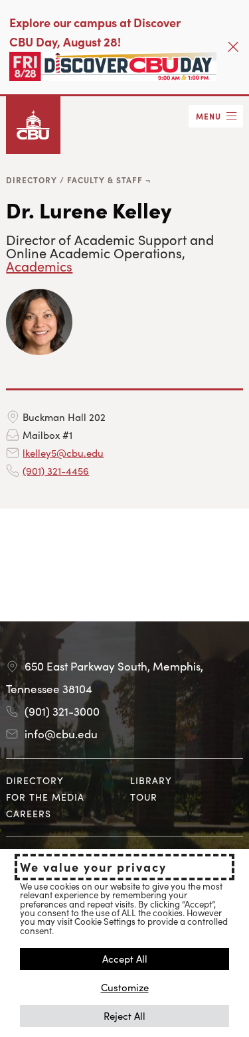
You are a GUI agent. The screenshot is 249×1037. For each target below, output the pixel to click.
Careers (28, 813)
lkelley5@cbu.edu (63, 452)
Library (151, 780)
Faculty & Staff (105, 179)
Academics (39, 265)
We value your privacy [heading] (93, 867)
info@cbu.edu (61, 734)
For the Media (45, 796)
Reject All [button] (124, 1015)
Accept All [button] (124, 958)
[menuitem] (62, 780)
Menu (208, 115)
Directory (31, 179)
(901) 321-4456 (56, 470)
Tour (143, 796)
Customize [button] (125, 987)
